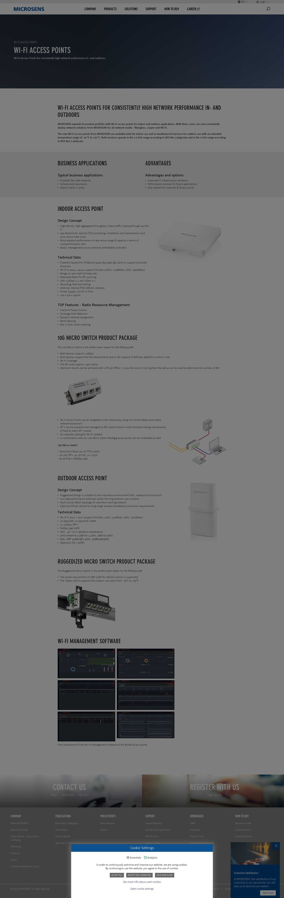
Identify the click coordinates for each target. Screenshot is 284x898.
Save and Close (165, 875)
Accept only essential (139, 875)
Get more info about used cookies (142, 881)
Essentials (135, 857)
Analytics (152, 857)
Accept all (116, 875)
